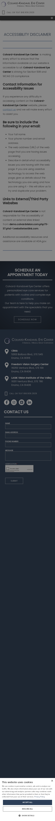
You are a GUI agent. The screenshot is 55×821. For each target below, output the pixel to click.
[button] (27, 815)
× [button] (52, 781)
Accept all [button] (28, 802)
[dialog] (27, 799)
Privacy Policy (39, 797)
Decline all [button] (27, 809)
